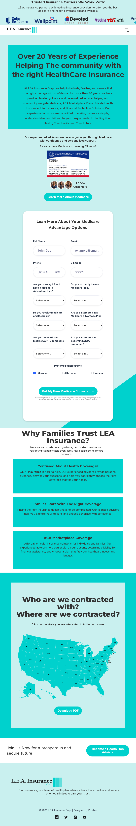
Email (74, 241)
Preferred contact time (68, 365)
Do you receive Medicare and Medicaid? (48, 314)
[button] (127, 30)
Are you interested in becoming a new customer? (83, 341)
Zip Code (76, 262)
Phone (37, 262)
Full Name (39, 241)
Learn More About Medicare (68, 197)
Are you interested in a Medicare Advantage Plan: (86, 314)
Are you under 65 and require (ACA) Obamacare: (49, 339)
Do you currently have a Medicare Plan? (85, 286)
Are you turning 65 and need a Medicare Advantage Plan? (46, 287)
